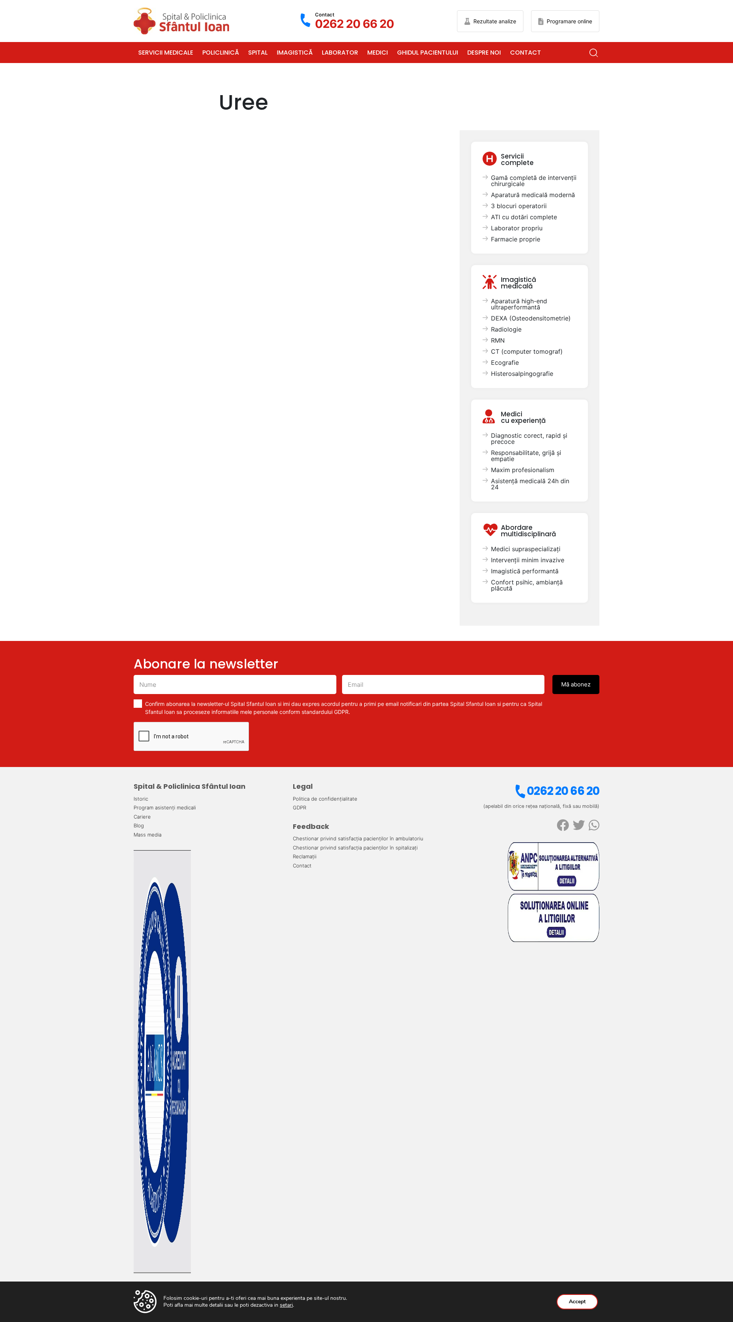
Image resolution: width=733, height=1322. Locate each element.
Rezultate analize (494, 21)
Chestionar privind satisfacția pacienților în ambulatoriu (358, 838)
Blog (139, 825)
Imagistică (295, 52)
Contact (525, 52)
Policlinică (220, 52)
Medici (377, 52)
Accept (577, 1301)
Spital (258, 52)
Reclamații (304, 856)
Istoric (141, 799)
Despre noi (484, 52)
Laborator (340, 52)
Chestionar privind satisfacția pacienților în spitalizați (355, 848)
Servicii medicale (165, 52)
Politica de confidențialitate (325, 799)
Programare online (569, 21)
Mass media (147, 835)
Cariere (142, 817)
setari (286, 1305)
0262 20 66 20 (563, 791)
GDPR (299, 807)
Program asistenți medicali (165, 807)
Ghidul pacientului (427, 52)
